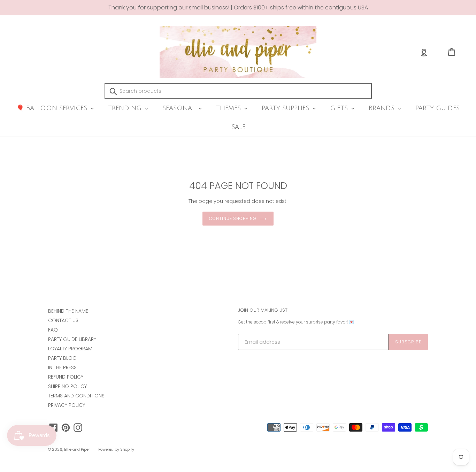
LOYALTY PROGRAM (70, 348)
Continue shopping (232, 218)
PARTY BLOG (62, 358)
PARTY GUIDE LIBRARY (72, 339)
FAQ (53, 329)
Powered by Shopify (116, 449)
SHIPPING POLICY (67, 386)
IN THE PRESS (62, 367)
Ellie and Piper (77, 449)
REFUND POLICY (65, 376)
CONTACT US (63, 320)
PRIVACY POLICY (66, 405)
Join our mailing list (262, 310)
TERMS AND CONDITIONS (76, 395)
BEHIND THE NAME (68, 310)
